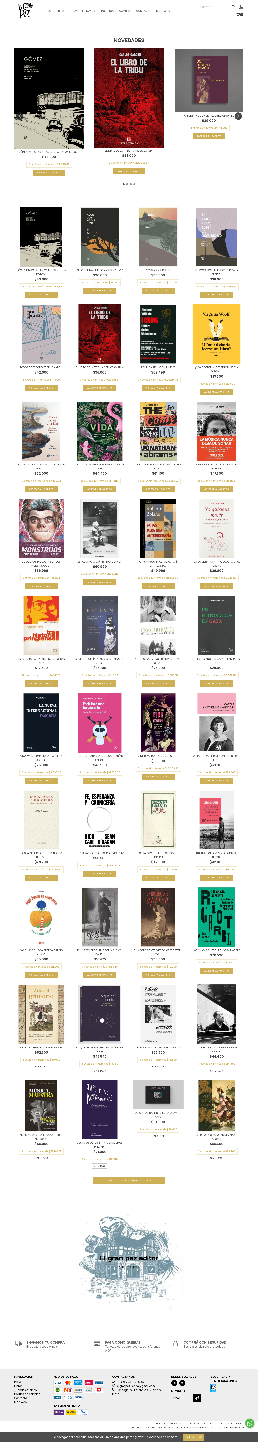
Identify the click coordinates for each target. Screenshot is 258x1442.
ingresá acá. (199, 1427)
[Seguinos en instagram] (174, 1383)
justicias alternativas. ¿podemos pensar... (100, 1145)
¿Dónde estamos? (83, 11)
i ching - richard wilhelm (158, 367)
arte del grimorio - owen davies (41, 1047)
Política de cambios (116, 11)
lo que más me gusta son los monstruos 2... (41, 563)
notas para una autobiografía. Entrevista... (158, 563)
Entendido (193, 1437)
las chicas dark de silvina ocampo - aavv (158, 1115)
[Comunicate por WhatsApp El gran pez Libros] (249, 1423)
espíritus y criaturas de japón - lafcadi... (216, 1137)
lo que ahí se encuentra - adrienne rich (99, 1049)
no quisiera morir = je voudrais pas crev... (216, 563)
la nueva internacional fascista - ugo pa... (41, 758)
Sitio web (163, 11)
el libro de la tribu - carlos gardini (129, 150)
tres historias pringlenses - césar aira (41, 661)
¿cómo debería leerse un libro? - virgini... (216, 369)
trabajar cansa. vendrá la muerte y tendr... (216, 855)
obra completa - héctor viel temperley (158, 855)
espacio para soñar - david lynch (100, 561)
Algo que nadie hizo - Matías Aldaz (100, 270)
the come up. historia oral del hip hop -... (158, 466)
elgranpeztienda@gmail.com (136, 1386)
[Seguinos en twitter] (182, 1383)
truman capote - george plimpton (158, 1047)
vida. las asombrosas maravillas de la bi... (100, 466)
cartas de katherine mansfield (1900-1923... (216, 758)
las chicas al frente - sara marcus (217, 950)
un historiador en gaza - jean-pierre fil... (216, 661)
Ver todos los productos (129, 1180)
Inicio (47, 11)
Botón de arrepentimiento (227, 1427)
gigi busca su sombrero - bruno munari (41, 952)
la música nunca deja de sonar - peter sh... (217, 466)
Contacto (144, 11)
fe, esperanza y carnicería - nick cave (100, 853)
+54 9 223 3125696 (130, 1382)
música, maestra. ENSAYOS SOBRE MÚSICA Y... (41, 1137)
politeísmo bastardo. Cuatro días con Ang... (100, 758)
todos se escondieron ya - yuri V (41, 367)
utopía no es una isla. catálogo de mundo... (41, 466)
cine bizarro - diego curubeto (158, 756)
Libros (61, 11)
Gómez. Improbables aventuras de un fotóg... (49, 152)
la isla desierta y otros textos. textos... (41, 855)
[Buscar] (233, 7)
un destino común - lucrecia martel (209, 115)
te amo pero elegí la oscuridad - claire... (216, 272)
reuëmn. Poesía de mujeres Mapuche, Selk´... (99, 661)
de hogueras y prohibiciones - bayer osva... (158, 661)
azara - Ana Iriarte (158, 270)
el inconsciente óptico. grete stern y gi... (158, 952)
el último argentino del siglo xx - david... (100, 952)
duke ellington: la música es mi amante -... (216, 1049)
